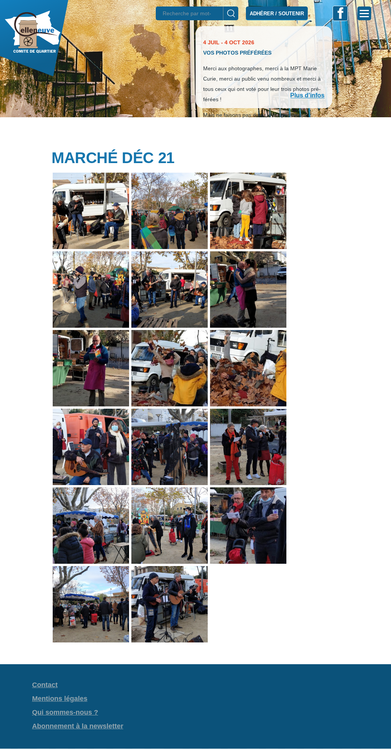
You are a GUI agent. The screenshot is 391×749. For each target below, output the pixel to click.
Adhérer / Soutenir (277, 13)
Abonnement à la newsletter (77, 726)
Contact (45, 685)
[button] (195, 130)
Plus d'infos (307, 95)
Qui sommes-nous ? (65, 712)
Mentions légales (59, 698)
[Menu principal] (364, 13)
